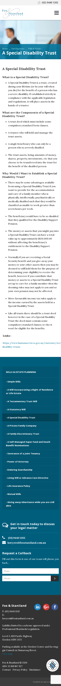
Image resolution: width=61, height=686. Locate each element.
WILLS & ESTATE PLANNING (21, 371)
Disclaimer (34, 669)
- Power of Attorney (17, 461)
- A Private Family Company (21, 425)
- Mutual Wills (13, 494)
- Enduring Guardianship (19, 469)
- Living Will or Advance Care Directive (27, 477)
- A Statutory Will (15, 409)
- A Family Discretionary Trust (22, 433)
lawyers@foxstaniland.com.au (26, 542)
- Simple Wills (13, 381)
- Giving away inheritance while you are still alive (30, 504)
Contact (6, 669)
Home (5, 48)
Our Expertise (17, 48)
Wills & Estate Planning (35, 48)
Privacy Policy (20, 669)
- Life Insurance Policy (18, 485)
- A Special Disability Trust (20, 417)
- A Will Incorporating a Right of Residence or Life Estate (29, 391)
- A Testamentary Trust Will (21, 401)
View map (7, 653)
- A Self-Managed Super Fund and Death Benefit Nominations (28, 443)
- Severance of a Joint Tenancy (23, 453)
